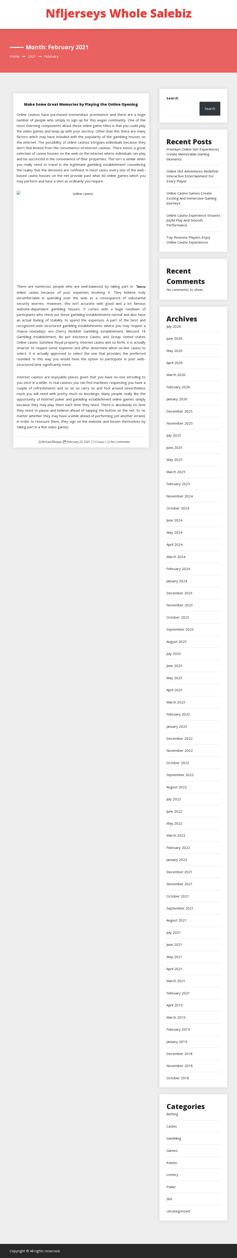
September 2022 (180, 774)
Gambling (173, 1138)
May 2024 (174, 532)
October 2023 (177, 617)
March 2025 (175, 471)
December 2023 (179, 593)
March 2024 (175, 556)
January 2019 (176, 1041)
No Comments (120, 442)
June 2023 (174, 665)
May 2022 (174, 823)
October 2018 (177, 1078)
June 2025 (174, 447)
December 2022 (179, 738)
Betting (172, 1114)
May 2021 (174, 956)
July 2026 (173, 326)
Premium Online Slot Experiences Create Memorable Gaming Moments (192, 154)
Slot (169, 1198)
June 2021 (174, 944)
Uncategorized (178, 1211)
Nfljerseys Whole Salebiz (119, 13)
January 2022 (176, 859)
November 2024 (179, 496)
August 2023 (176, 641)
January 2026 (176, 399)
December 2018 (179, 1053)
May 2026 (174, 350)
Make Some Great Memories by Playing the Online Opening (81, 104)
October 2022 (177, 762)
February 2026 (178, 387)
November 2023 (179, 605)
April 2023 (174, 690)
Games (172, 1150)
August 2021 (176, 920)
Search (172, 98)
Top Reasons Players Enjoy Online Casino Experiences (188, 239)
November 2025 (179, 423)
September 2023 (180, 629)
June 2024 (174, 520)
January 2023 (176, 726)
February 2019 (178, 1029)
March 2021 (175, 980)
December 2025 (179, 411)
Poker (171, 1186)
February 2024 (178, 568)
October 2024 (177, 508)
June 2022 (174, 811)
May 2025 (174, 459)
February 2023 (178, 714)
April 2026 (174, 362)
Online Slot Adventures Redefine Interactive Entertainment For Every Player (192, 176)
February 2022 (178, 847)
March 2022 (175, 835)
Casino (100, 442)
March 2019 (175, 1017)
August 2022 (176, 787)
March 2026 (175, 374)
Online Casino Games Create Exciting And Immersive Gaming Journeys (191, 198)
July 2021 (173, 932)
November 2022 (179, 750)
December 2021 (179, 872)
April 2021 (174, 968)
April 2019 (174, 1005)
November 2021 (179, 884)
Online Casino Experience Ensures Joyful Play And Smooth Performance (193, 220)
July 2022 (173, 799)
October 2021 (177, 896)
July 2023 (173, 653)
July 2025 (173, 435)
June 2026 (174, 338)
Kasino (171, 1162)
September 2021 (180, 908)
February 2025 (178, 483)
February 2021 (178, 993)
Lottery (172, 1174)
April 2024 (174, 544)
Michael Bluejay (51, 442)
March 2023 (175, 702)
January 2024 (176, 581)
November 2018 (179, 1065)
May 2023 (174, 677)
